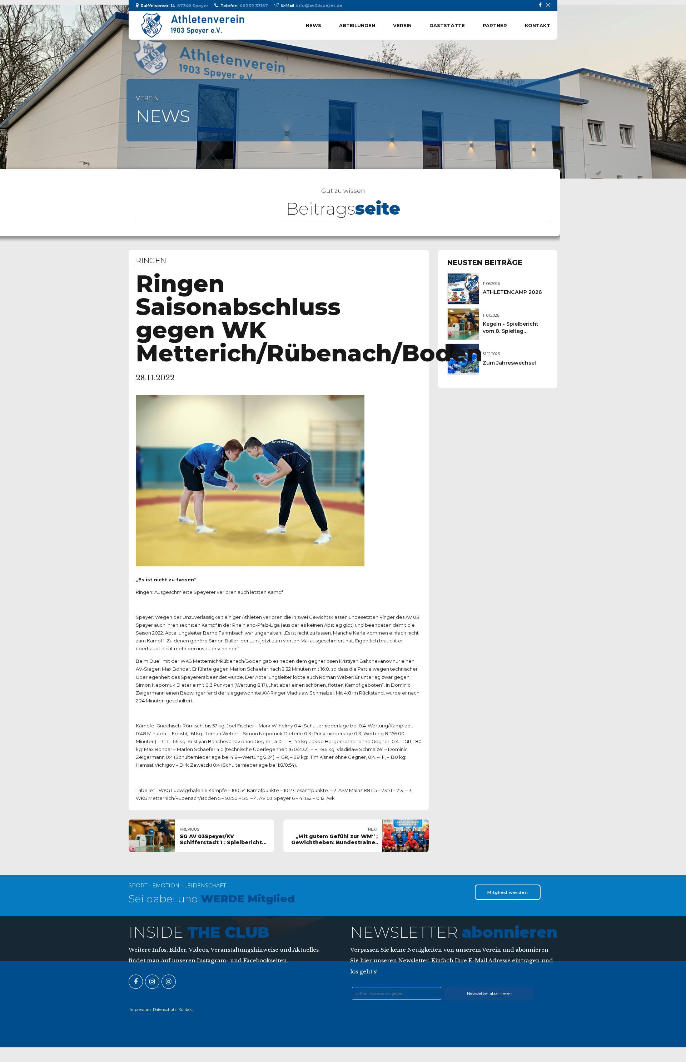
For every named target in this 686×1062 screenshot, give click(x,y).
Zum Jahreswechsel (509, 363)
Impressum (140, 1009)
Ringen (151, 260)
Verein (402, 25)
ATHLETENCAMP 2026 (512, 292)
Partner (495, 25)
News (313, 25)
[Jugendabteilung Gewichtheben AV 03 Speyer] (168, 982)
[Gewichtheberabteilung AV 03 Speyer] (152, 982)
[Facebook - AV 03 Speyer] (136, 982)
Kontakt (537, 25)
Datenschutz (165, 1009)
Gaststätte (447, 25)
